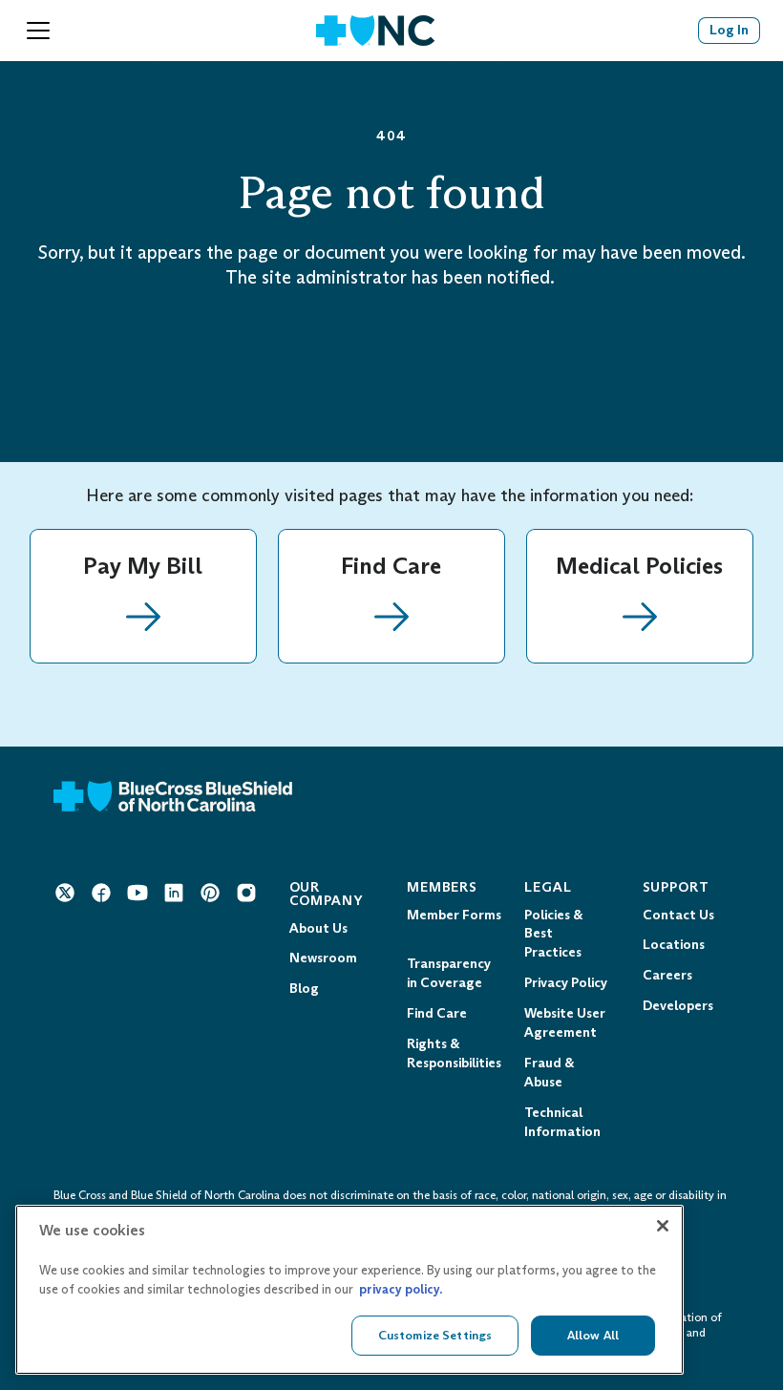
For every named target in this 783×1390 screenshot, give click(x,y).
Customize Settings (435, 1335)
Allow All (593, 1335)
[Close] (663, 1226)
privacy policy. (400, 1289)
